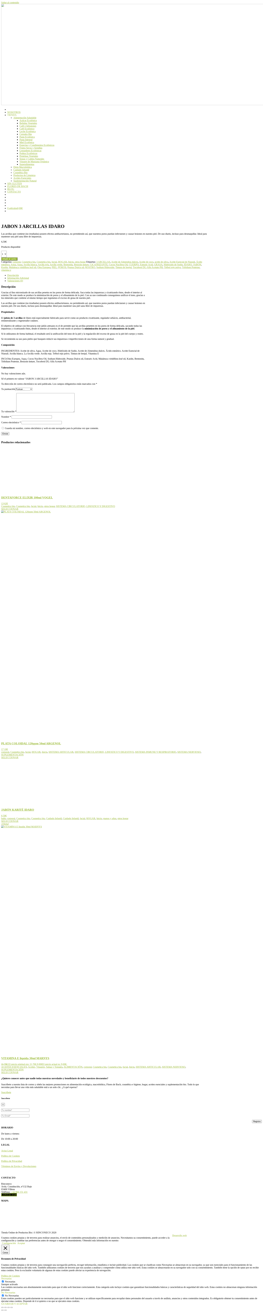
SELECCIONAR (9, 509)
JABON (197, 264)
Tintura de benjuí (123, 267)
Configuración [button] (9, 1243)
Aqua (19, 264)
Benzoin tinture (81, 264)
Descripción (13, 275)
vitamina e (6, 270)
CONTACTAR (9, 1194)
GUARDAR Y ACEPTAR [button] (14, 1304)
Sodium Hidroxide (105, 267)
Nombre (6, 416)
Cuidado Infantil (21, 170)
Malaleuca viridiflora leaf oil (22, 267)
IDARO (188, 264)
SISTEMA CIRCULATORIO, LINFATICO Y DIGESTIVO (85, 506)
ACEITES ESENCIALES (14, 1067)
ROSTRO (90, 267)
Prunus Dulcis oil (75, 267)
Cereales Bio (25, 134)
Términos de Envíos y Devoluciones (18, 1166)
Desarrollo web (179, 1235)
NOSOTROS (14, 112)
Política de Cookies (10, 1156)
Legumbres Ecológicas (30, 150)
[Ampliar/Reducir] (2, 1307)
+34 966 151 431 (19, 1192)
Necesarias (10, 1281)
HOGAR (62, 262)
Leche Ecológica (27, 131)
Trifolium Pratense (191, 267)
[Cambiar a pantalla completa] (5, 1307)
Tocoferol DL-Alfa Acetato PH (148, 267)
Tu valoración (8, 411)
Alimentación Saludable (24, 117)
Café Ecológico (26, 128)
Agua (13, 264)
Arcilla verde (56, 264)
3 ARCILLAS (103, 262)
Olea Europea (44, 267)
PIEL (54, 267)
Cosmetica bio (28, 262)
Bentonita (68, 264)
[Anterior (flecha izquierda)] (2, 1310)
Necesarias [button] (6, 1278)
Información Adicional (18, 278)
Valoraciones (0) (15, 280)
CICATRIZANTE (99, 264)
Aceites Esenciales (22, 178)
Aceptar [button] (21, 1243)
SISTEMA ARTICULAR (61, 752)
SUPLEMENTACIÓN (12, 754)
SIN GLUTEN (14, 183)
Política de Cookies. (128, 1240)
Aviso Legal (7, 1150)
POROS (62, 267)
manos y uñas (109, 818)
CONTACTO (14, 191)
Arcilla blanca (30, 264)
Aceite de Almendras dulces (124, 262)
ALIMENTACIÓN (73, 1067)
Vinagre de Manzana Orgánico (34, 161)
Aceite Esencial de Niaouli (182, 262)
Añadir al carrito (9, 259)
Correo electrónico (11, 422)
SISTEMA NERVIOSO (189, 752)
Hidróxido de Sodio (173, 264)
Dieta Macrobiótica (22, 167)
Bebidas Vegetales (28, 123)
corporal (17, 262)
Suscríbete (6, 1092)
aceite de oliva (161, 262)
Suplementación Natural (25, 180)
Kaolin (4, 267)
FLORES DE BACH (17, 186)
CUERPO (134, 264)
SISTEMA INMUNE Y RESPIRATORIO (155, 752)
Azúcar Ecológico (28, 120)
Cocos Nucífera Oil (118, 264)
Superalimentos (26, 164)
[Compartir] (8, 1307)
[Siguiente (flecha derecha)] (5, 1310)
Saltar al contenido (10, 2)
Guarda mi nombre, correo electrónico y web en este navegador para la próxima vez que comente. (52, 428)
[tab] (107, 275)
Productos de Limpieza (24, 175)
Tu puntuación (8, 389)
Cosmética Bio (20, 172)
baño (3, 818)
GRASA (158, 264)
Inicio (71, 262)
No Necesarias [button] (8, 1292)
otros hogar (80, 262)
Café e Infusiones (27, 126)
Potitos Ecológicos (28, 153)
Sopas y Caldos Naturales (31, 159)
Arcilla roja (43, 264)
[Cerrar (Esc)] (11, 1307)
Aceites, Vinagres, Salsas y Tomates (45, 1067)
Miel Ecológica (26, 142)
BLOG (10, 189)
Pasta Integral (25, 139)
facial (54, 262)
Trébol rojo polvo (172, 267)
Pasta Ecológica (27, 137)
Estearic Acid (146, 264)
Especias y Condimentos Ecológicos (36, 145)
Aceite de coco (146, 262)
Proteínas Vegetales (28, 156)
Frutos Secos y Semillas (30, 148)
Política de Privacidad (11, 1161)
